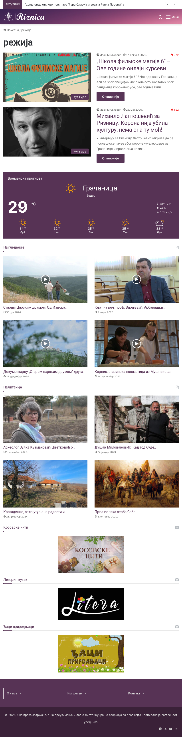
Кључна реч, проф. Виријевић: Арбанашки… (130, 307)
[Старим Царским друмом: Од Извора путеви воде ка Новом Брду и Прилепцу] (45, 279)
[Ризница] (24, 16)
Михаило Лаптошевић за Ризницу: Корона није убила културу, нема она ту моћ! (132, 123)
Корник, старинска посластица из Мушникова (132, 372)
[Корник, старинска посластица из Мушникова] (137, 344)
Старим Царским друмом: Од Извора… (35, 307)
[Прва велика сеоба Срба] (137, 484)
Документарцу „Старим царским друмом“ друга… (44, 372)
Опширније (110, 96)
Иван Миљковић (110, 55)
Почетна (12, 30)
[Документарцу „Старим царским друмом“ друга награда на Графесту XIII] (45, 344)
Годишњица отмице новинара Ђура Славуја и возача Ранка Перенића (74, 4)
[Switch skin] (160, 19)
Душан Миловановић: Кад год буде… (125, 447)
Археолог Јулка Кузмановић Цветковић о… (39, 447)
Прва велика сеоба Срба (115, 512)
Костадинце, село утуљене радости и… (35, 512)
